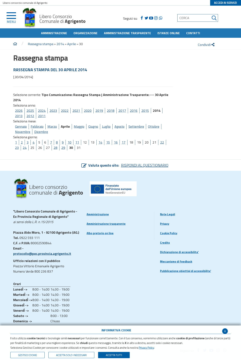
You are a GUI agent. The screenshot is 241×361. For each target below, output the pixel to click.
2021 (76, 110)
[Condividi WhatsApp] (160, 18)
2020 (88, 110)
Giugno (93, 126)
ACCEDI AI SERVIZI (225, 3)
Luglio (106, 126)
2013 (19, 115)
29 (63, 147)
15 (108, 142)
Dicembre (41, 131)
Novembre (22, 131)
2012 (30, 115)
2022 (65, 110)
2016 (133, 110)
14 (100, 142)
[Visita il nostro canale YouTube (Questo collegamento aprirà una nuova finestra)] (151, 18)
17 (123, 142)
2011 (42, 115)
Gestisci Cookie (27, 355)
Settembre (136, 126)
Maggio (79, 126)
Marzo (52, 126)
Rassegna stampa (40, 43)
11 (77, 142)
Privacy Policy (146, 348)
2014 (60, 43)
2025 (30, 110)
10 (69, 142)
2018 (110, 110)
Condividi (204, 44)
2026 (19, 110)
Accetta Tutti (114, 355)
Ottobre (153, 126)
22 (162, 142)
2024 (42, 110)
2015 (145, 110)
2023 (53, 110)
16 (116, 142)
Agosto (119, 126)
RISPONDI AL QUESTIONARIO (144, 165)
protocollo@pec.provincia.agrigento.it (42, 253)
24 (25, 147)
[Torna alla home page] (15, 44)
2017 (122, 110)
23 (17, 147)
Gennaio (21, 126)
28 (55, 147)
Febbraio (37, 126)
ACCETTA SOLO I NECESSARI (71, 355)
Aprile (71, 43)
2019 (99, 110)
